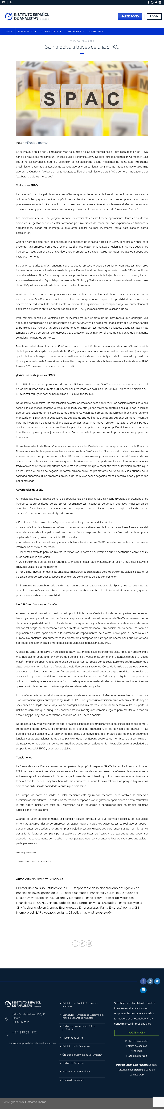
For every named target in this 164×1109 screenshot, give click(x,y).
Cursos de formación (73, 1080)
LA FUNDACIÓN (49, 31)
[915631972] (11, 2)
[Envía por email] (89, 943)
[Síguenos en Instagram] (152, 2)
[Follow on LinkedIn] (160, 2)
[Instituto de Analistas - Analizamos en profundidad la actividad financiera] (27, 16)
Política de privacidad (136, 1041)
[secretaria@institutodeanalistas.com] (4, 2)
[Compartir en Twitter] (82, 943)
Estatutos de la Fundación (76, 1046)
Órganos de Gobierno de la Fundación (82, 1054)
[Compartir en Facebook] (75, 943)
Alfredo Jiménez (36, 142)
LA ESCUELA (96, 31)
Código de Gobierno (72, 1063)
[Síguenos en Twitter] (156, 2)
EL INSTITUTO (25, 31)
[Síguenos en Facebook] (149, 2)
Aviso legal (137, 1050)
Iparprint (138, 1069)
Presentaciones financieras (76, 1071)
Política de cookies (136, 1046)
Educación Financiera (82, 41)
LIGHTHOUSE (73, 31)
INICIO (9, 31)
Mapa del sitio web (136, 1055)
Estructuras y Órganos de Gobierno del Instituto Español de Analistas (82, 1016)
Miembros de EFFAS (73, 1037)
